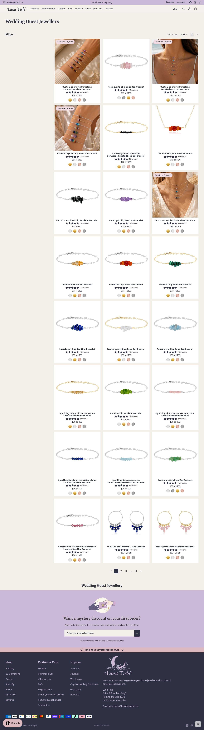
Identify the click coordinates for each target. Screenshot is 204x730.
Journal (74, 673)
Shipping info (45, 689)
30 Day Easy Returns (13, 2)
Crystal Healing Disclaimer (84, 684)
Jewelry (10, 668)
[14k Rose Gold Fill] (79, 100)
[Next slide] (95, 61)
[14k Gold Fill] (70, 100)
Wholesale (76, 679)
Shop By (10, 684)
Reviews (10, 700)
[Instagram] (195, 2)
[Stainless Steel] (84, 100)
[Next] (141, 571)
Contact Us (44, 705)
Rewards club (45, 673)
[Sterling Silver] (75, 100)
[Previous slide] (59, 61)
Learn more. (119, 684)
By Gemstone (13, 673)
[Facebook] (190, 2)
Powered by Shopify (29, 725)
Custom (10, 679)
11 (136, 571)
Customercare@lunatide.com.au (120, 706)
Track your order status (51, 694)
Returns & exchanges (49, 700)
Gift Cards (75, 689)
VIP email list (45, 679)
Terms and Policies (102, 725)
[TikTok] (199, 2)
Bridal (9, 689)
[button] (184, 35)
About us (75, 668)
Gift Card (11, 694)
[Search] (183, 9)
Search (42, 668)
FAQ (40, 684)
